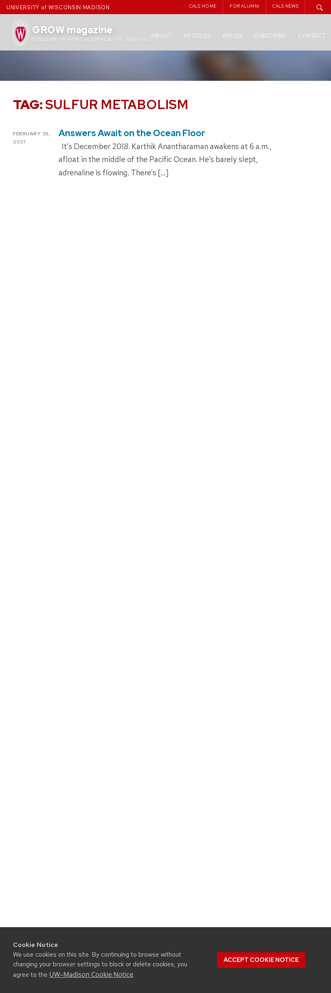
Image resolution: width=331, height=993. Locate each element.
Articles (197, 35)
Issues (232, 35)
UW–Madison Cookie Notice (91, 974)
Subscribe (269, 35)
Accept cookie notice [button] (261, 960)
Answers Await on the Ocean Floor (132, 133)
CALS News (285, 6)
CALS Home (203, 6)
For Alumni (244, 6)
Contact (311, 35)
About (161, 35)
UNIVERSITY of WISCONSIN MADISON (58, 7)
